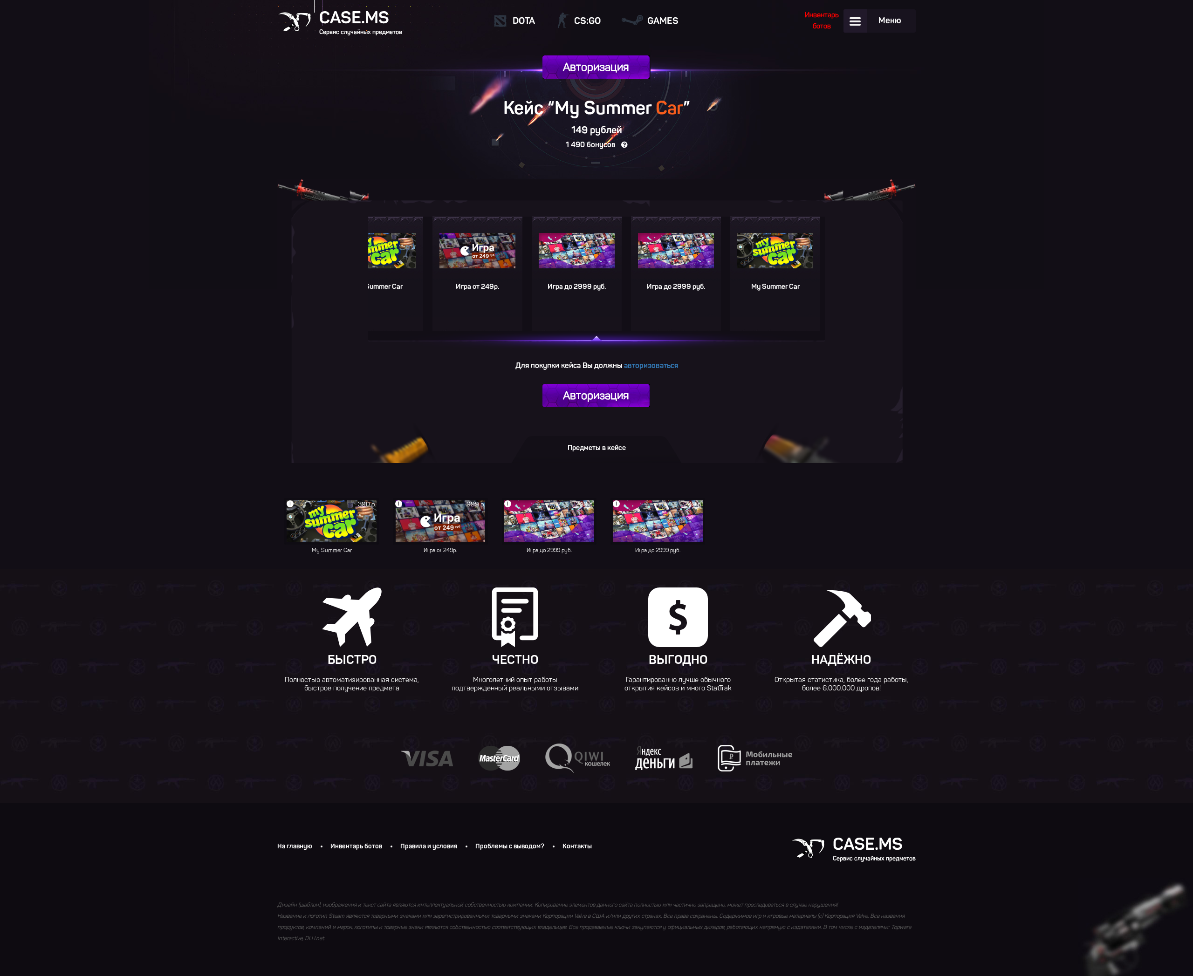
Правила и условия (428, 846)
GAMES (663, 20)
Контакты (577, 846)
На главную (294, 846)
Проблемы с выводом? (509, 846)
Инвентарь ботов (356, 846)
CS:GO (587, 20)
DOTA (524, 20)
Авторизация (596, 67)
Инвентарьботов (822, 20)
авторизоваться (651, 365)
